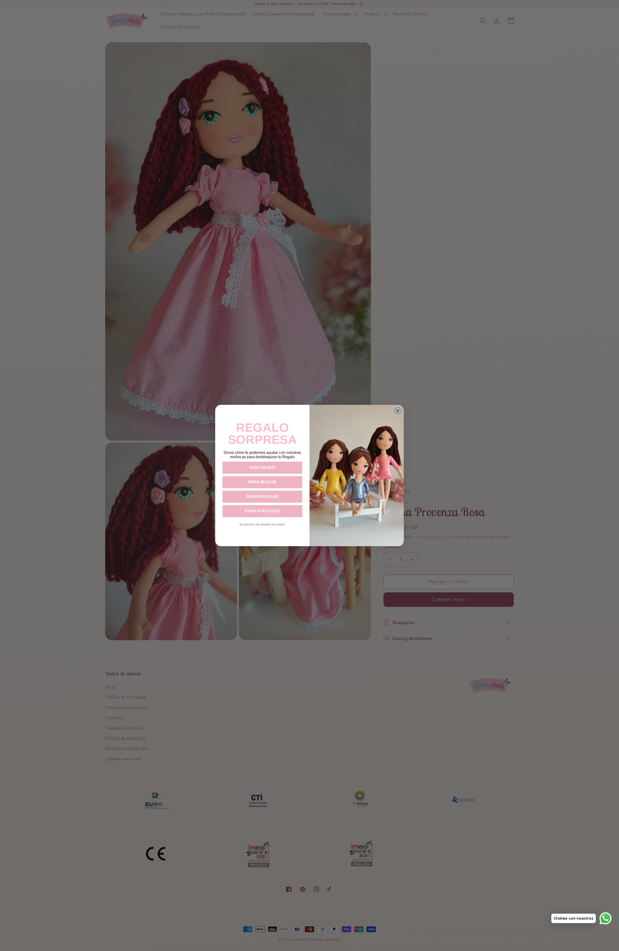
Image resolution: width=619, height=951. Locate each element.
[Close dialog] (397, 410)
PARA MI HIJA (262, 467)
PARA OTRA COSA (262, 511)
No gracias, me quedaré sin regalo (262, 524)
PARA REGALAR (262, 496)
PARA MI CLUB (262, 482)
